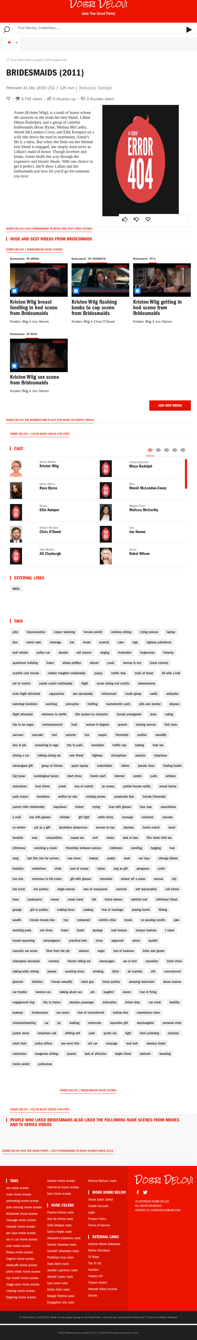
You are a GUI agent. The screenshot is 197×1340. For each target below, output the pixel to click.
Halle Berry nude (58, 1264)
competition (54, 837)
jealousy (18, 1012)
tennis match (151, 827)
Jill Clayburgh (50, 553)
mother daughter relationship (67, 673)
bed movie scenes (59, 1193)
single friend (123, 1053)
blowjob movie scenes (20, 1226)
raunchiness (168, 807)
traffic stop (118, 673)
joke (176, 920)
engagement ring (23, 1002)
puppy (98, 673)
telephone (160, 755)
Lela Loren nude (57, 1283)
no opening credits (153, 920)
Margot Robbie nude (60, 1296)
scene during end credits (113, 683)
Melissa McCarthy (143, 510)
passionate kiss (124, 796)
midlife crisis (107, 920)
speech (122, 724)
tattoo (101, 868)
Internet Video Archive (102, 1289)
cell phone (172, 889)
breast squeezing (24, 940)
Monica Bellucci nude (102, 1181)
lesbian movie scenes (61, 1181)
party (153, 776)
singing (104, 652)
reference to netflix (54, 714)
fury (65, 920)
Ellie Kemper (49, 510)
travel (64, 930)
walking (74, 1023)
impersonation (36, 632)
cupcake (37, 735)
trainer (79, 807)
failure (125, 765)
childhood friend (167, 899)
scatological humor (46, 776)
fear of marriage (112, 909)
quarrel (71, 1053)
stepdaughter (145, 1023)
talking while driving (26, 971)
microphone (118, 755)
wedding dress (74, 971)
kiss (15, 642)
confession (19, 1053)
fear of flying (148, 992)
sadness (83, 951)
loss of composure (95, 889)
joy (59, 1023)
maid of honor (144, 673)
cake (121, 642)
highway (97, 755)
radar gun (87, 981)
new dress (74, 858)
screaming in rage (46, 745)
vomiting (136, 848)
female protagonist (129, 714)
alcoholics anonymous (73, 827)
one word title (70, 1043)
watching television (25, 704)
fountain (18, 837)
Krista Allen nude (58, 1289)
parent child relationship (29, 807)
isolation (18, 868)
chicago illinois (168, 858)
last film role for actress (43, 858)
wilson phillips (72, 663)
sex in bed (130, 961)
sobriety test (139, 899)
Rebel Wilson (139, 553)
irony (16, 899)
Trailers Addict (97, 1282)
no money (108, 786)
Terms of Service (99, 1225)
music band (75, 899)
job (93, 992)
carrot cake (33, 642)
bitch (115, 971)
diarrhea (37, 981)
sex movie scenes (17, 1188)
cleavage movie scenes (21, 1220)
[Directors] (158, 451)
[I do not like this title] (136, 220)
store (153, 714)
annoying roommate (141, 981)
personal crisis (172, 1023)
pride (161, 868)
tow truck (19, 889)
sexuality (160, 735)
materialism (104, 765)
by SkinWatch (97, 258)
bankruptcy (34, 899)
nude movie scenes (18, 1194)
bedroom (148, 817)
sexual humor (167, 786)
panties (142, 735)
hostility (175, 1002)
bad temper (119, 930)
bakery (93, 858)
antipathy (172, 693)
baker (50, 663)
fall (94, 899)
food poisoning (149, 1033)
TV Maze (93, 1257)
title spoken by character (91, 714)
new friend (76, 755)
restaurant (83, 920)
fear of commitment (91, 1012)
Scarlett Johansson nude (63, 1251)
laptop (171, 632)
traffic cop (119, 745)
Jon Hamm (40, 321)
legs (135, 642)
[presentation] (150, 451)
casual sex (77, 837)
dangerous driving (46, 1053)
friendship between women (83, 848)
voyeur (55, 899)
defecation (109, 1002)
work (127, 858)
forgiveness (147, 652)
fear (172, 848)
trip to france (52, 1002)
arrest (136, 940)
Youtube (93, 1269)
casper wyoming (64, 632)
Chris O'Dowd (104, 321)
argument (117, 940)
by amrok (33, 258)
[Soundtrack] (183, 451)
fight (128, 1033)
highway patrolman (158, 642)
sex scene (62, 1012)
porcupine (72, 704)
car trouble (20, 992)
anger (101, 951)
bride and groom (154, 951)
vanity (153, 693)
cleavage (55, 642)
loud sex (158, 745)
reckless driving (121, 632)
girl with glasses (80, 879)
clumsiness (20, 786)
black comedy (159, 663)
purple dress (21, 1033)
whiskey (171, 776)
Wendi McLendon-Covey (147, 488)
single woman (66, 889)
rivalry (110, 837)
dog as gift (121, 868)
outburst (145, 1053)
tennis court (98, 776)
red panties (41, 889)
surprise (140, 755)
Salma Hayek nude (59, 1231)
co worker (19, 827)
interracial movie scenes (63, 1187)
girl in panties (39, 909)
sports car (109, 1033)
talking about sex (71, 992)
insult (80, 930)
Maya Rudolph (140, 466)
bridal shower (113, 899)
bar (72, 642)
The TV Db (94, 1263)
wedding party (22, 930)
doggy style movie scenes (22, 1284)
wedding (51, 704)
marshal (53, 961)
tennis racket (21, 1064)
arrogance (142, 868)
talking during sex (49, 755)
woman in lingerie (97, 724)
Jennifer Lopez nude (60, 1276)
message (127, 817)
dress (99, 940)
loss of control (84, 786)
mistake (65, 817)
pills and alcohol (150, 704)
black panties (111, 981)
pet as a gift (42, 827)
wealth (17, 920)
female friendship (154, 796)
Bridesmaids (17, 258)
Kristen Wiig (19, 321)
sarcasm (18, 735)
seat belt (132, 1043)
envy (34, 837)
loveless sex (43, 992)
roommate (94, 1023)
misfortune (39, 868)
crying (96, 807)
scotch (137, 776)
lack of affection (95, 1053)
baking (139, 745)
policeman (45, 1064)
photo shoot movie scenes (23, 1271)
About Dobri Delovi (100, 1199)
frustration (124, 652)
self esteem (84, 652)
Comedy (105, 88)
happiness (59, 807)
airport (94, 663)
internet (119, 776)
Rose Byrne (48, 488)
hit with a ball (171, 673)
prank (62, 786)
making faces (65, 909)
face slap (146, 807)
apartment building (25, 663)
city (174, 879)
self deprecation (146, 889)
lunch (171, 827)
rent (95, 837)
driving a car (21, 755)
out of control (21, 683)
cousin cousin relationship (56, 683)
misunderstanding (24, 1023)
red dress (46, 930)
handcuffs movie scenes (21, 1265)
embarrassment (52, 724)
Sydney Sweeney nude (61, 1244)
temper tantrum (146, 930)
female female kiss (42, 920)
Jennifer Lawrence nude (62, 1270)
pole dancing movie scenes (24, 1207)
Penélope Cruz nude (60, 1257)
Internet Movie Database (104, 1244)
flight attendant (23, 714)
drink (58, 868)
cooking (88, 909)
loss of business (123, 951)
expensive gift (119, 1023)
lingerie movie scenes (20, 1258)
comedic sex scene (25, 951)
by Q (152, 258)
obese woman (172, 981)
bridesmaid (109, 693)
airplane (128, 827)
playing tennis (141, 909)
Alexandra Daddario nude (64, 1238)
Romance (87, 88)
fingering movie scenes (21, 1297)
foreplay (168, 652)
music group (133, 693)
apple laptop (79, 765)
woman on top (105, 827)
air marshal (134, 971)
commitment (172, 971)
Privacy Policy (97, 1219)
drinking (98, 971)
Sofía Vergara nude (59, 1225)
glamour (18, 981)
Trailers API (95, 1276)
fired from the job (58, 951)
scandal (104, 642)
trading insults (172, 765)
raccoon (167, 817)
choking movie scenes (20, 1291)
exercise (121, 889)
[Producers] (175, 451)
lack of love (130, 837)
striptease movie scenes (21, 1213)
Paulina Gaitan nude (60, 1212)
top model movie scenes (22, 1278)
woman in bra (132, 663)
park (92, 1033)
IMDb (16, 589)
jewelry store (146, 765)
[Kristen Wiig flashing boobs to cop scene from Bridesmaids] (98, 279)
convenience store (148, 1012)
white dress (105, 817)
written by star (67, 796)
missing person (95, 796)
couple (102, 735)
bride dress (174, 961)
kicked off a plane (133, 879)
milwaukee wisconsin (26, 961)
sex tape (144, 858)
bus (87, 735)
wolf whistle (20, 652)
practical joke (78, 940)
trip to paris (75, 745)
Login (91, 1212)
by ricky (32, 334)
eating (169, 714)
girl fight (84, 817)
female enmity (93, 632)
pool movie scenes (18, 1246)
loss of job (19, 745)
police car (43, 652)
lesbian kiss (120, 1012)
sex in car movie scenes (21, 1239)
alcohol (63, 652)
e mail (17, 817)
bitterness (19, 848)
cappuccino (56, 693)
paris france (20, 796)
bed (54, 735)
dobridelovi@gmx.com (165, 1210)
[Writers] (166, 451)
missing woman (146, 724)
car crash (155, 1002)
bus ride (18, 879)
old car (92, 1043)
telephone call (47, 1033)
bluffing (92, 704)
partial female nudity (137, 786)
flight (84, 683)
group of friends (52, 765)
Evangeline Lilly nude (60, 1302)
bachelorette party (118, 704)
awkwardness (146, 683)
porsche (71, 735)
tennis (128, 920)
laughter (108, 992)
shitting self (72, 1033)
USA (51, 88)
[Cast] (150, 451)
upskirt (153, 940)
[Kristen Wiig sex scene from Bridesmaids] (37, 354)
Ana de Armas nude (60, 1219)
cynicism (173, 1033)
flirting (163, 909)
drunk (86, 642)
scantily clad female (26, 673)
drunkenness (40, 1012)
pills (15, 632)
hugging (156, 848)
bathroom (116, 848)
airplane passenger (81, 1002)
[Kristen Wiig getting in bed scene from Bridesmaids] (160, 279)
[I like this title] (125, 220)
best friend (42, 786)
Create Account (98, 1206)
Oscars (92, 1295)
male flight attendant (26, 693)
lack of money (79, 868)
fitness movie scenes (19, 1252)
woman (158, 879)
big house (19, 776)
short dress (74, 776)
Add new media (170, 405)
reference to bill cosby (47, 879)
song (15, 858)
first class (170, 724)
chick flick (19, 1043)
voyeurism (151, 961)
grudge (17, 909)
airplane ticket (155, 1043)
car (46, 1023)
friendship (122, 735)
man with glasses (120, 807)
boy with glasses (40, 817)
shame (127, 992)
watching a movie (45, 848)
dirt (153, 971)
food (74, 724)
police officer (43, 1043)
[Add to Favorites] (147, 220)
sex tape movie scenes (21, 1233)
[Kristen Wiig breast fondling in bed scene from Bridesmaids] (37, 279)
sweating (165, 1053)
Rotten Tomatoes (99, 1250)
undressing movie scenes (22, 1201)
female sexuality (61, 981)
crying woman (149, 632)
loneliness (43, 796)
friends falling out (79, 961)
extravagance (51, 940)
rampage (111, 1043)
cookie (111, 858)
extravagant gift (23, 765)
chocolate (106, 879)
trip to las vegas (23, 724)
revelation (97, 745)
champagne (106, 961)
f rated (169, 930)
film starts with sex (159, 837)
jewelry (51, 971)
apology (98, 930)
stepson (174, 704)
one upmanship (83, 693)
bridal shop (132, 1002)
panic (110, 663)
